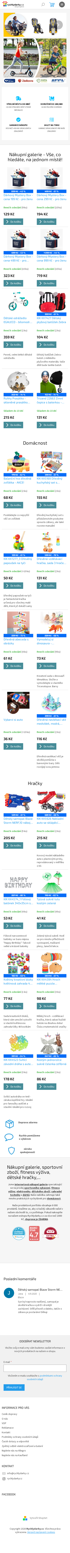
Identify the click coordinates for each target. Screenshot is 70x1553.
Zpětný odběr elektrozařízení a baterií (22, 1435)
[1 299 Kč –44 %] (50, 236)
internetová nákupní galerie (36, 1170)
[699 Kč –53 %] (18, 236)
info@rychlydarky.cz (18, 1463)
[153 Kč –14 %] (50, 376)
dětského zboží (17, 1181)
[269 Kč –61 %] (50, 297)
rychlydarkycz (14, 1468)
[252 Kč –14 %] (18, 376)
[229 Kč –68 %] (50, 614)
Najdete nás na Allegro (14, 1440)
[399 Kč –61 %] (50, 455)
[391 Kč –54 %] (18, 1029)
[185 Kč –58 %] (18, 950)
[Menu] (62, 4)
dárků (55, 1181)
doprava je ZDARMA (42, 1208)
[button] (8, 25)
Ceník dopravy (9, 1403)
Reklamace (8, 1417)
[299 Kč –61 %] (50, 693)
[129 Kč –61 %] (18, 534)
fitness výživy (32, 1177)
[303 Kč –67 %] (50, 950)
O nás (5, 1408)
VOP (4, 1413)
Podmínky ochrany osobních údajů (20, 1426)
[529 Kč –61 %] (18, 791)
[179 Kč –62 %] (18, 455)
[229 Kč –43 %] (18, 176)
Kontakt (6, 1422)
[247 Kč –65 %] (50, 1029)
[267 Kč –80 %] (18, 870)
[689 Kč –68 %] (50, 791)
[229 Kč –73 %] (18, 614)
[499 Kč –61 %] (50, 176)
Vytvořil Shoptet (37, 1507)
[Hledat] (43, 4)
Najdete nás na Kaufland (14, 1445)
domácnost (42, 1188)
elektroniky (48, 1177)
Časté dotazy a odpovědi (15, 1431)
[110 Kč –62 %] (50, 870)
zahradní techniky (38, 1181)
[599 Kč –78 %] (50, 534)
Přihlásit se (14, 1376)
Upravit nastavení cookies (40, 1521)
